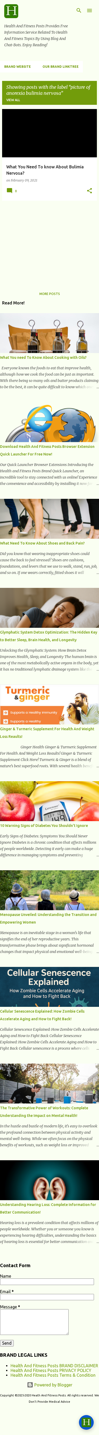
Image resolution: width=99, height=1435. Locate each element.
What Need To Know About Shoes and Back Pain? (42, 543)
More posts (49, 294)
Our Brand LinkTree (61, 66)
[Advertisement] (49, 241)
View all (13, 100)
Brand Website (17, 66)
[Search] (79, 10)
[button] (89, 191)
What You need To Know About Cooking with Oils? (43, 357)
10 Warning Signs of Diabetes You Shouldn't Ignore (44, 825)
